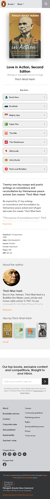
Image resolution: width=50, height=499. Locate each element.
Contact (6, 419)
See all (5, 341)
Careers (28, 408)
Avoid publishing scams (34, 426)
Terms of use (30, 435)
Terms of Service (26, 477)
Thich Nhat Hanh (25, 79)
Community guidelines (34, 413)
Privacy (27, 431)
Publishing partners (32, 417)
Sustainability (8, 435)
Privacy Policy (24, 393)
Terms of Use (38, 390)
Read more (7, 223)
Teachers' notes (9, 440)
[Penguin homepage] (3, 4)
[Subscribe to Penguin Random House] (45, 381)
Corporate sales (10, 424)
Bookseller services (11, 413)
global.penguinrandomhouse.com (18, 494)
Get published (9, 430)
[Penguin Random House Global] (10, 483)
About (5, 408)
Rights (27, 422)
